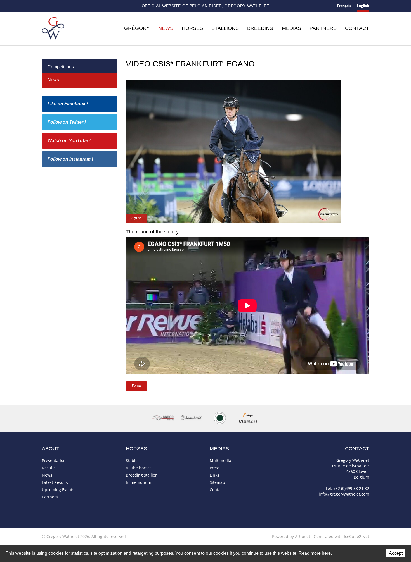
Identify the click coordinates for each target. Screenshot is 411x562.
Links (214, 475)
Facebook (74, 5)
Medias (291, 28)
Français (344, 5)
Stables (133, 460)
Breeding (260, 28)
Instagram (102, 5)
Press (215, 467)
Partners (323, 28)
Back (136, 386)
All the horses (139, 467)
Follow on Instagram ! (70, 159)
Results (49, 467)
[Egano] (233, 151)
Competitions (61, 66)
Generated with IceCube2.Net (341, 536)
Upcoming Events (58, 489)
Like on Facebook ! (68, 103)
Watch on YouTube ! (69, 140)
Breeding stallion (142, 475)
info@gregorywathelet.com (344, 494)
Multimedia (220, 460)
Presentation (54, 460)
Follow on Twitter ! (67, 122)
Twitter (83, 6)
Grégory (137, 28)
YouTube (92, 6)
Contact (54, 6)
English (363, 5)
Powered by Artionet (291, 536)
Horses (192, 28)
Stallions (225, 28)
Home (44, 6)
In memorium (138, 482)
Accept (396, 553)
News (165, 28)
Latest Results (55, 482)
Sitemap (64, 6)
